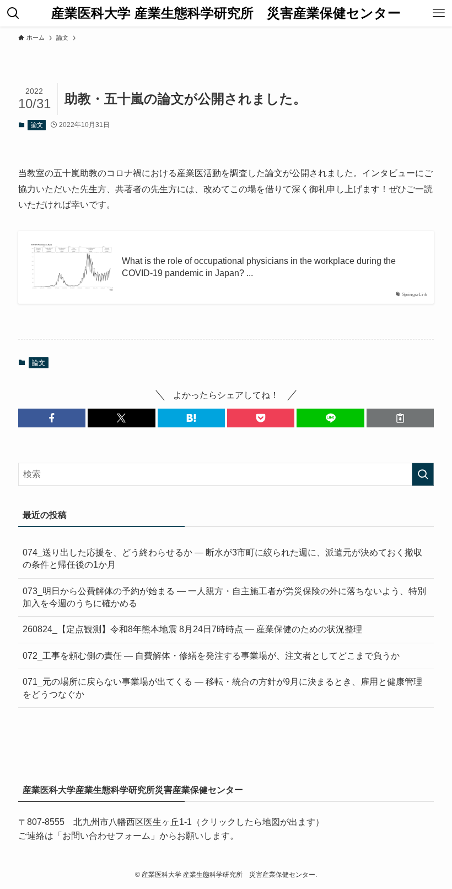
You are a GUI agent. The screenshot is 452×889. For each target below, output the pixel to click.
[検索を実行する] (423, 474)
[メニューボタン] (439, 13)
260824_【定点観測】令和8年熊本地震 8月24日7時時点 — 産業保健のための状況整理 (192, 629)
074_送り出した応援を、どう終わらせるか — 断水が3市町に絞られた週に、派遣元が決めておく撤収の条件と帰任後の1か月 (222, 558)
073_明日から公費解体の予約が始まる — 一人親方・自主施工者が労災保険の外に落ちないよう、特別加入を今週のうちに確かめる (224, 597)
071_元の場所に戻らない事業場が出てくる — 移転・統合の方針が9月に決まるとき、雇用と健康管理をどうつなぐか (222, 687)
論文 (37, 124)
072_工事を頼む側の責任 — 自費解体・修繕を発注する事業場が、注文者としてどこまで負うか (211, 655)
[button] (51, 418)
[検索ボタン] (13, 13)
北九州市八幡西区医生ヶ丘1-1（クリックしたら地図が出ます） (198, 822)
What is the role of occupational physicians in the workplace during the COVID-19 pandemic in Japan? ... (259, 267)
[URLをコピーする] (400, 418)
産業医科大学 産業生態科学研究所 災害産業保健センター (226, 13)
